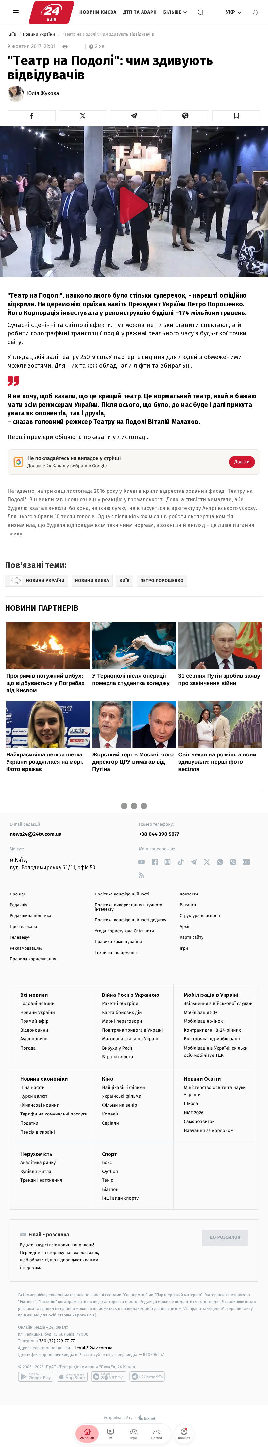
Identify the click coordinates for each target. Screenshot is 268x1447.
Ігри (184, 948)
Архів (185, 927)
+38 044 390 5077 (159, 834)
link (141, 862)
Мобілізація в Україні (211, 995)
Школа (191, 1103)
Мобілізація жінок (203, 1021)
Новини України (39, 34)
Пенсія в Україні (37, 1132)
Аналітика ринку (38, 1162)
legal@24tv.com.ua (93, 1347)
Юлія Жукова (43, 93)
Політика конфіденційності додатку (130, 920)
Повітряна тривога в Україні (132, 1030)
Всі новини (34, 995)
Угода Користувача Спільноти (124, 931)
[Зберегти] (236, 116)
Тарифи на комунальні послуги (54, 1114)
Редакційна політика (30, 916)
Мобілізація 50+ (200, 1012)
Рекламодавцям (26, 948)
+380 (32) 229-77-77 (56, 1340)
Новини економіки (44, 1079)
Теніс (107, 1180)
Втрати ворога (117, 1057)
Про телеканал (25, 927)
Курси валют (33, 1096)
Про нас (18, 894)
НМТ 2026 (194, 1112)
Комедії (110, 1114)
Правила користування (33, 959)
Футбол (110, 1171)
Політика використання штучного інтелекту (128, 907)
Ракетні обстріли (120, 1003)
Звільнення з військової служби (218, 1003)
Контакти (189, 894)
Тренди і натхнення (41, 1180)
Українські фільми (121, 1096)
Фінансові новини (39, 1105)
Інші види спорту (120, 1198)
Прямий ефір (34, 1021)
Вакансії (188, 905)
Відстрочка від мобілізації (212, 1039)
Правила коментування (118, 942)
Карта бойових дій (122, 1012)
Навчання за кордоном (208, 1130)
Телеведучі (21, 937)
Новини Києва (98, 12)
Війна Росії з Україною (130, 995)
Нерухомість (36, 1154)
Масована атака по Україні (130, 1039)
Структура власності (200, 916)
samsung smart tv (147, 1376)
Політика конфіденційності (122, 894)
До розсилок (225, 1237)
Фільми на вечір (119, 1105)
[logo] (51, 12)
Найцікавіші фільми (123, 1087)
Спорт (109, 1154)
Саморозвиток (199, 1121)
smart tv (108, 1376)
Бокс (107, 1162)
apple (72, 1376)
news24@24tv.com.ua (36, 834)
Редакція (18, 905)
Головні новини (37, 1003)
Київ (12, 34)
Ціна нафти (32, 1087)
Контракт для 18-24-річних (212, 1030)
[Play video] (134, 205)
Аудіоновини (34, 1039)
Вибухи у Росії (117, 1048)
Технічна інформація (116, 953)
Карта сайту (191, 937)
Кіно (107, 1079)
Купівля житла (35, 1171)
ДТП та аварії (140, 12)
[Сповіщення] (255, 12)
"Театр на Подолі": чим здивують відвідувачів (108, 34)
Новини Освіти (202, 1079)
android (35, 1376)
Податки (29, 1123)
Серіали (110, 1123)
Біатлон (110, 1189)
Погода (28, 1048)
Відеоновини (34, 1030)
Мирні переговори (122, 1021)
